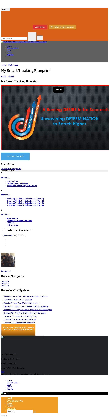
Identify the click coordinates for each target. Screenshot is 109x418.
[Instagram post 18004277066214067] (28, 15)
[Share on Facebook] (7, 239)
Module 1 (5, 177)
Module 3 (5, 214)
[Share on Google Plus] (7, 245)
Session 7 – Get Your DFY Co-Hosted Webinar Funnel (25, 296)
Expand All (5, 169)
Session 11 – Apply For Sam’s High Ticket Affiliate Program (27, 310)
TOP (2, 372)
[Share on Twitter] (7, 241)
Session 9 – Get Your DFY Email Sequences (21, 303)
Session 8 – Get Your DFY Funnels (17, 300)
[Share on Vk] (7, 248)
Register (10, 54)
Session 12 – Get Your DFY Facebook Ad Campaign (24, 313)
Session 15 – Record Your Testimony (19, 323)
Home (9, 46)
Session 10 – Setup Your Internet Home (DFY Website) (25, 306)
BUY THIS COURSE (15, 156)
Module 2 (5, 195)
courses (11, 76)
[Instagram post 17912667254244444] (80, 15)
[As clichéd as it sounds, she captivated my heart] (28, 20)
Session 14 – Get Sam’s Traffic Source (19, 319)
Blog (9, 50)
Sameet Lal (8, 235)
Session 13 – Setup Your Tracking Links (20, 316)
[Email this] (7, 250)
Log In (9, 52)
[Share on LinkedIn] (7, 243)
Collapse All (16, 169)
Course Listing (13, 48)
